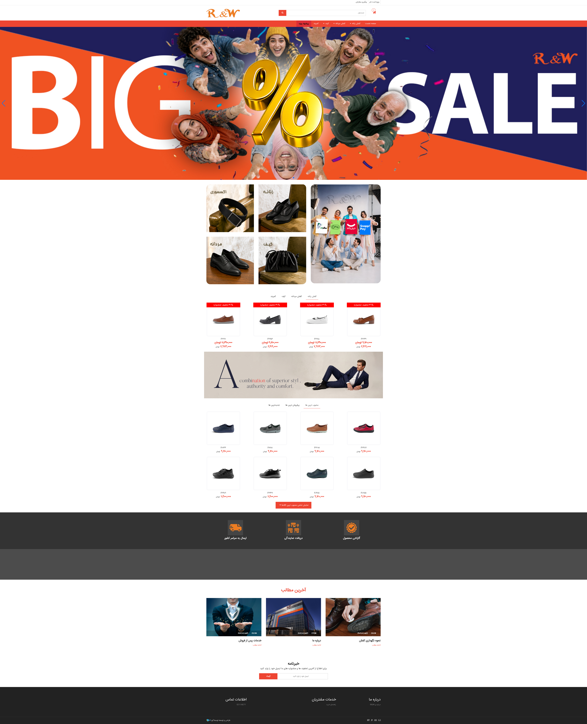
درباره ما (316, 640)
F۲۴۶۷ (270, 493)
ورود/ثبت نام (374, 2)
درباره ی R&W (375, 704)
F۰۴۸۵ (316, 493)
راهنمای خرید (331, 704)
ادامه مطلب (376, 645)
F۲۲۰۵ (317, 447)
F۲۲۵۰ (317, 339)
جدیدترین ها (274, 405)
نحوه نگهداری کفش (370, 640)
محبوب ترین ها (311, 405)
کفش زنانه (355, 23)
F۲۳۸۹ (364, 447)
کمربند (316, 23)
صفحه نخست (370, 23)
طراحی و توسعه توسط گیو (220, 720)
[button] (4, 103)
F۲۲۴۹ (363, 339)
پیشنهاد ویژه (304, 23)
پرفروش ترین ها (292, 405)
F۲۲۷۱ (223, 339)
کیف (327, 23)
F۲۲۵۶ (270, 339)
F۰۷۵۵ (363, 493)
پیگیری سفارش (361, 2)
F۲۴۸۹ (223, 493)
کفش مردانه (340, 23)
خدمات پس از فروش (250, 640)
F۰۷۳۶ (223, 447)
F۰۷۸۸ (270, 447)
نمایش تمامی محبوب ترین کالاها (294, 505)
